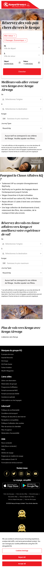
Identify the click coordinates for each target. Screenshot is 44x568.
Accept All (22, 564)
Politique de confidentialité (10, 410)
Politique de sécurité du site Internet (13, 417)
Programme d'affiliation (9, 387)
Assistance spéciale (8, 397)
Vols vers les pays (8, 494)
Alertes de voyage (7, 453)
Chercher (22, 72)
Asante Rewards (7, 357)
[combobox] (23, 99)
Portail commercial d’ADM (10, 394)
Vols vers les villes (21, 494)
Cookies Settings (22, 551)
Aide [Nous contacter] (8, 446)
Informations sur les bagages (11, 400)
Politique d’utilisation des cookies (12, 423)
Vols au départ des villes (27, 496)
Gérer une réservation (8, 380)
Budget (3, 114)
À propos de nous (7, 354)
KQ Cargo (4, 361)
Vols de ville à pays (30, 499)
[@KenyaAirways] (14, 473)
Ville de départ (10, 48)
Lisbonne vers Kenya (9, 337)
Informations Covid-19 (9, 459)
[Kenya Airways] (6, 473)
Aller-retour (8, 36)
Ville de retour (9, 56)
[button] (15, 40)
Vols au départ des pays (15, 499)
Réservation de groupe (9, 384)
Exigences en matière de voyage (12, 456)
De (5, 46)
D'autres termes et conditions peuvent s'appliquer (23, 151)
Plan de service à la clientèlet (11, 426)
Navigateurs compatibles (10, 420)
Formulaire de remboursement (11, 463)
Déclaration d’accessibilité (10, 433)
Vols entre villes (12, 496)
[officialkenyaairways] (21, 473)
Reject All (21, 557)
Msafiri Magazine (7, 371)
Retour (25, 61)
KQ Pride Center (6, 364)
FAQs (3, 449)
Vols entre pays (33, 494)
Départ (6, 61)
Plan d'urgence (6, 430)
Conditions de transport (9, 413)
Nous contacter (6, 443)
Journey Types (6, 123)
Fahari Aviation (6, 367)
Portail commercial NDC (9, 390)
